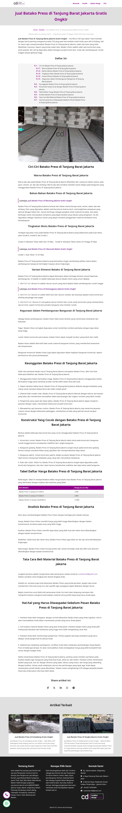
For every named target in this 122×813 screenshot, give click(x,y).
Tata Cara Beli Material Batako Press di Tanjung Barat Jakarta (62, 97)
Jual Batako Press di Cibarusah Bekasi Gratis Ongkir (50, 249)
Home (35, 30)
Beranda (76, 3)
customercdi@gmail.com (87, 574)
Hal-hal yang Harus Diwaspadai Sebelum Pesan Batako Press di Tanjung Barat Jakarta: (62, 101)
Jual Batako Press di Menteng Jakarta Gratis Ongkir (50, 200)
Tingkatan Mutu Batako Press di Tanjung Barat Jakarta (62, 74)
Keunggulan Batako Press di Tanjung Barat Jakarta (58, 84)
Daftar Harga (95, 3)
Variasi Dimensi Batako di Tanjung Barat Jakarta (60, 76)
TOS (104, 3)
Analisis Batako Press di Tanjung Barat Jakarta (56, 95)
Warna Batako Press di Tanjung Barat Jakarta (59, 68)
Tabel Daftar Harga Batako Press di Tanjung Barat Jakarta (60, 92)
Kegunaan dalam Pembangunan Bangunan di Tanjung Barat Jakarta (63, 80)
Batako (42, 30)
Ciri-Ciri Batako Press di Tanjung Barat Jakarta (56, 66)
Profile (84, 3)
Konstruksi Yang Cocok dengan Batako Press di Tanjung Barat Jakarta (62, 88)
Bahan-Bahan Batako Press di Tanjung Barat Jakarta (61, 71)
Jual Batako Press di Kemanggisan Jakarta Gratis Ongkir (52, 289)
